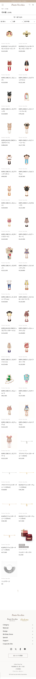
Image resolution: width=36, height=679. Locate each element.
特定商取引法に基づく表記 (18, 666)
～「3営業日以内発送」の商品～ (18, 1)
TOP (2, 8)
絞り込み (19, 17)
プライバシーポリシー (18, 671)
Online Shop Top (18, 664)
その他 (6, 8)
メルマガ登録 (19, 655)
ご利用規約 (18, 669)
